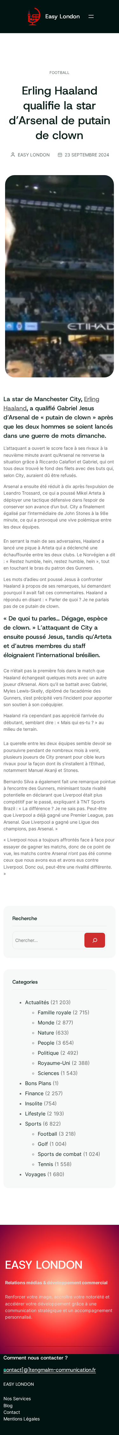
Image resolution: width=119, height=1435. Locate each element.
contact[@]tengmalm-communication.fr (49, 1369)
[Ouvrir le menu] (91, 16)
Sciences (48, 1073)
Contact (11, 1412)
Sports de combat (60, 1154)
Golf (43, 1144)
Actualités (37, 1002)
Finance (34, 1093)
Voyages (35, 1174)
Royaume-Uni (54, 1063)
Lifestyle (35, 1113)
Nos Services (17, 1398)
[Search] (94, 940)
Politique (48, 1053)
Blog (8, 1405)
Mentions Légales (21, 1418)
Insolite (33, 1103)
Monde (46, 1022)
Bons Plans (38, 1083)
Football (59, 72)
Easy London (62, 16)
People (46, 1043)
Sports (33, 1124)
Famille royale (54, 1012)
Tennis (45, 1164)
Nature (46, 1032)
